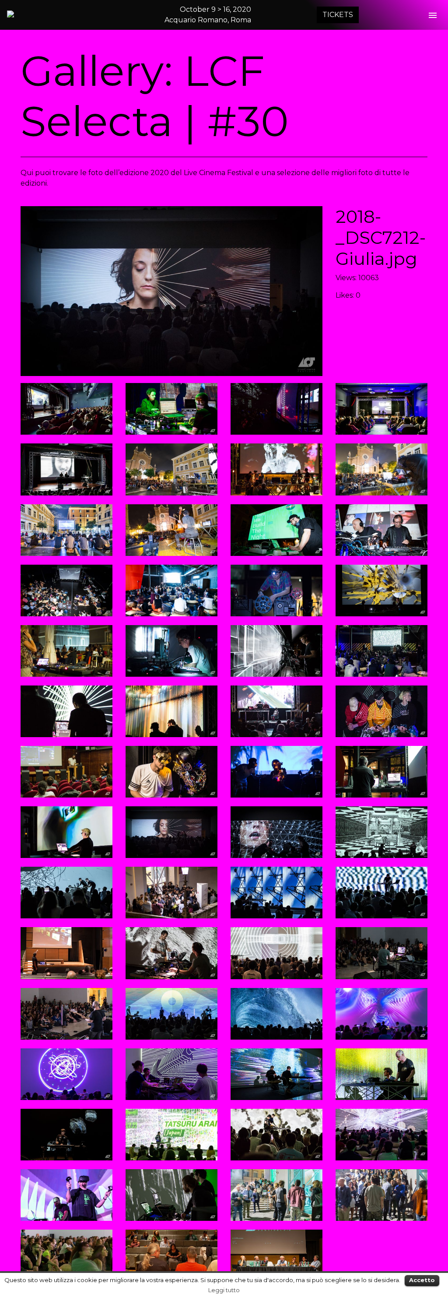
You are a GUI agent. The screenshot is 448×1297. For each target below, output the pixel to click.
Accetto (422, 1279)
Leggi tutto (224, 1289)
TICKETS (337, 15)
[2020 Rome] (48, 14)
